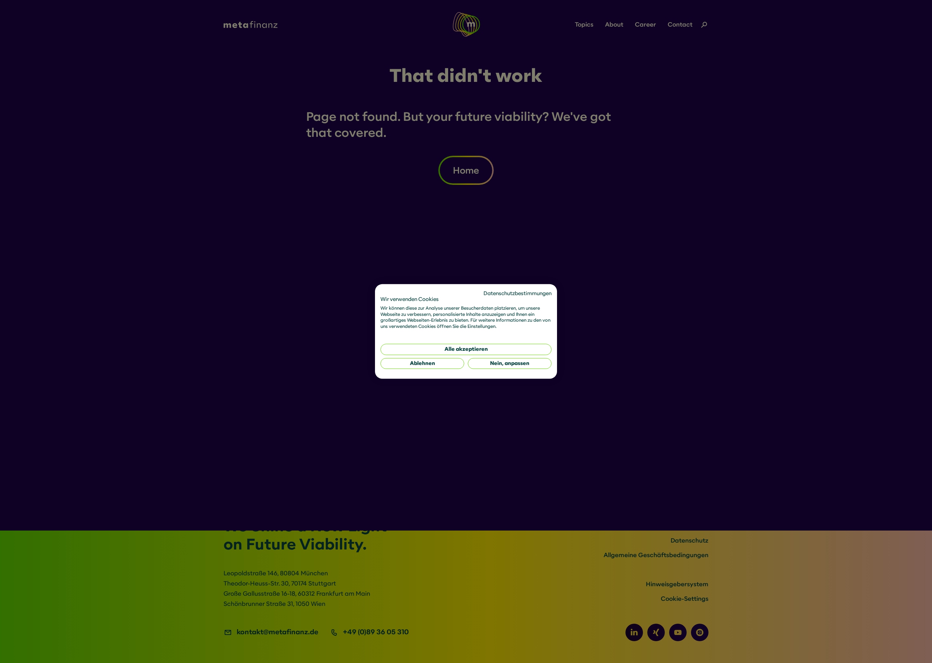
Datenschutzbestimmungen (517, 293)
